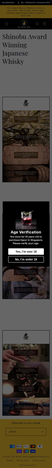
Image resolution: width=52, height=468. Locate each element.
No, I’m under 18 (26, 259)
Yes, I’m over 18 (26, 251)
